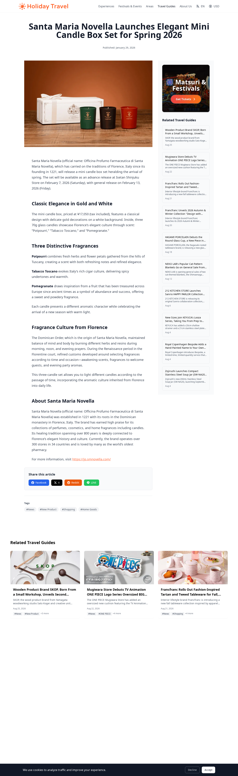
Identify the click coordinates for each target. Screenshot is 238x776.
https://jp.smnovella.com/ (91, 459)
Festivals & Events (130, 6)
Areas (149, 6)
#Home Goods (88, 509)
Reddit (75, 482)
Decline (192, 769)
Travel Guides (166, 6)
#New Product (48, 509)
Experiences (106, 6)
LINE (93, 482)
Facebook (41, 482)
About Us (186, 6)
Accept (208, 769)
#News (30, 509)
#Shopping (68, 509)
